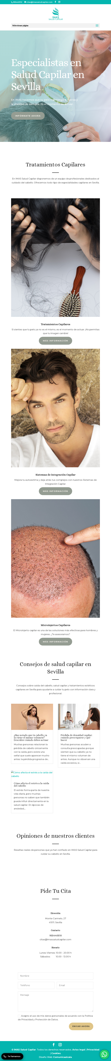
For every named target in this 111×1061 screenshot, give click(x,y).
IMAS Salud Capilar (25, 1049)
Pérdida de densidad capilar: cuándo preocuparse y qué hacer (76, 737)
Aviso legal (78, 1049)
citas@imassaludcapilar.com (55, 939)
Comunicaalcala (62, 1057)
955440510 (17, 2)
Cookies (56, 1053)
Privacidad (93, 1049)
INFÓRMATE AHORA (28, 115)
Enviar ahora (81, 1026)
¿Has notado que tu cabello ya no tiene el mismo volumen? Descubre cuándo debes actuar (31, 737)
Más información (55, 340)
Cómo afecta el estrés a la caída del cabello (31, 784)
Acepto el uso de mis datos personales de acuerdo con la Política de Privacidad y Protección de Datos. (55, 1018)
